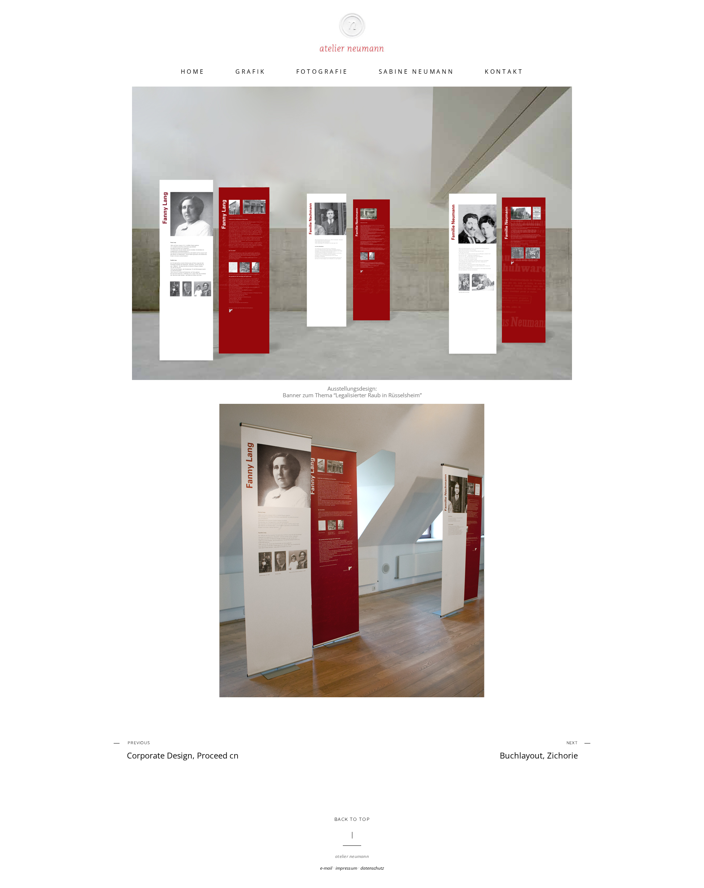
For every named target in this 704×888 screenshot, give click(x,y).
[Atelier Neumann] (352, 42)
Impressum (346, 868)
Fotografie (322, 71)
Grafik (250, 71)
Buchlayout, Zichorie (539, 750)
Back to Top (352, 819)
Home (193, 71)
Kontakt (504, 71)
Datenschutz (372, 868)
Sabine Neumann (416, 71)
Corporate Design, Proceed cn (183, 750)
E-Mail (326, 868)
